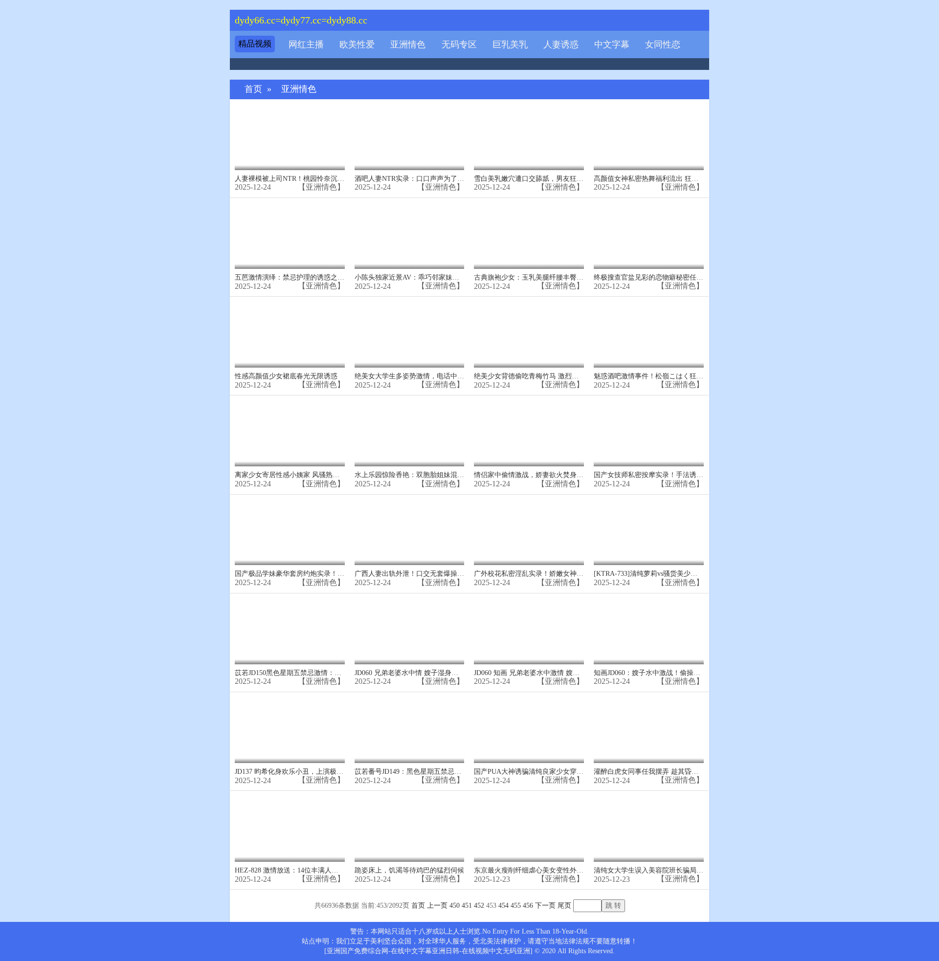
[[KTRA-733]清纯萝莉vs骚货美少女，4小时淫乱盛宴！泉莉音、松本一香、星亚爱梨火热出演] (649, 533)
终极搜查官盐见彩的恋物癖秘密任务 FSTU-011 (664, 277)
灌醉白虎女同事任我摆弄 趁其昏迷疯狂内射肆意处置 (673, 771)
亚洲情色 (407, 44)
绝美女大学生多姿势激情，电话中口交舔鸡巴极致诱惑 (437, 376)
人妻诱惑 (561, 44)
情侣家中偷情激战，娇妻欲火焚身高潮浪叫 (539, 475)
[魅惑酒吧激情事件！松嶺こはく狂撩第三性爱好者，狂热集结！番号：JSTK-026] (649, 335)
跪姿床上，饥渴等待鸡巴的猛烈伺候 (409, 870)
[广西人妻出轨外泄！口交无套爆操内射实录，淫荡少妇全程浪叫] (410, 533)
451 (467, 905)
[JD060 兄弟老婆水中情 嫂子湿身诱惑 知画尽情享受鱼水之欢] (410, 631)
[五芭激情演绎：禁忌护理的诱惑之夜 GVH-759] (290, 236)
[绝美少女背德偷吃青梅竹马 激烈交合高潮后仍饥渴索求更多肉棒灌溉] (529, 335)
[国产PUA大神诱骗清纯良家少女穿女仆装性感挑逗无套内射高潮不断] (529, 730)
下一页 (545, 905)
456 (528, 905)
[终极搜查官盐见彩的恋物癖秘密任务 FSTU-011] (649, 236)
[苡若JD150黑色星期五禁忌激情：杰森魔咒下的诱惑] (290, 631)
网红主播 (306, 44)
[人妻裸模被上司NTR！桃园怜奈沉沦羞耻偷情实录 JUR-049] (290, 137)
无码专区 (459, 44)
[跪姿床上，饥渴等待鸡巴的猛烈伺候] (410, 829)
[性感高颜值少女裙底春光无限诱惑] (290, 335)
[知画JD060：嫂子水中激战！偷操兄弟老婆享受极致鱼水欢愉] (649, 631)
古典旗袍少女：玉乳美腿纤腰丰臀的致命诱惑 (542, 277)
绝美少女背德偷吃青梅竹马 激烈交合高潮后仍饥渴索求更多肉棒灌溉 (577, 376)
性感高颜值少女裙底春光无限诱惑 (286, 376)
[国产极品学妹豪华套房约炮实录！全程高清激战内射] (290, 533)
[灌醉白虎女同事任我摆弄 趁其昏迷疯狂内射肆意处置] (649, 730)
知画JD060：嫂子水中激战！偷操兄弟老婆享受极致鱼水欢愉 (685, 673)
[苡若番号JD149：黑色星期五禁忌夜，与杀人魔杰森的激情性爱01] (410, 730)
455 (516, 905)
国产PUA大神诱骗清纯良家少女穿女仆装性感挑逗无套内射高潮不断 (576, 771)
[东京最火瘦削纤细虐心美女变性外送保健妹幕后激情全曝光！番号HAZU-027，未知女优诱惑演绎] (529, 829)
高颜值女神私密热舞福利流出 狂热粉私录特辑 (663, 178)
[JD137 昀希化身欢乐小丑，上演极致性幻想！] (290, 730)
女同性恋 (662, 44)
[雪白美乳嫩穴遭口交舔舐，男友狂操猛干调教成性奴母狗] (529, 137)
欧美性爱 (357, 44)
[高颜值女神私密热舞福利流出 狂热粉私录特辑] (649, 137)
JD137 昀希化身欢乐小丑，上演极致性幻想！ (303, 771)
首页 (253, 89)
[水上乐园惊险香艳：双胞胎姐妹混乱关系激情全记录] (410, 433)
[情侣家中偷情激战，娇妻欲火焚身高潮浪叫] (529, 433)
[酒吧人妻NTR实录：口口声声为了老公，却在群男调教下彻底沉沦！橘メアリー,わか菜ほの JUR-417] (410, 137)
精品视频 (254, 43)
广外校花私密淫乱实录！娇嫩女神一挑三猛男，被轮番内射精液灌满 (576, 573)
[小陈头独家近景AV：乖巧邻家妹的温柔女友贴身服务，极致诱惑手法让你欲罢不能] (410, 236)
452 (479, 905)
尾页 (564, 905)
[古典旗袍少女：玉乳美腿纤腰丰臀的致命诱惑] (529, 236)
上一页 (437, 905)
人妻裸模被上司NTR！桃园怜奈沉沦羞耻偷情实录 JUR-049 (323, 178)
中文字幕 (611, 44)
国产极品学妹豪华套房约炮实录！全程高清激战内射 (313, 573)
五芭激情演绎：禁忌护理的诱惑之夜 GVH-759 (304, 277)
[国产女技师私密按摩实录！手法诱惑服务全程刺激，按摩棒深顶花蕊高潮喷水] (649, 433)
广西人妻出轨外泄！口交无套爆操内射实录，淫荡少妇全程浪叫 (450, 573)
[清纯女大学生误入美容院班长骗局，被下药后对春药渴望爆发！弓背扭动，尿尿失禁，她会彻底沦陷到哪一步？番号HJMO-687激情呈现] (649, 829)
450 (454, 905)
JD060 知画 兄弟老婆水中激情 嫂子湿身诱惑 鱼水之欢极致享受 (569, 673)
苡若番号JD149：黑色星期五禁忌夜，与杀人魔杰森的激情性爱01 (452, 771)
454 (503, 905)
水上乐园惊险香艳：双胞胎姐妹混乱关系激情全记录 (433, 475)
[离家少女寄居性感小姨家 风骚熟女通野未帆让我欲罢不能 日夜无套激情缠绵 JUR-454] (290, 433)
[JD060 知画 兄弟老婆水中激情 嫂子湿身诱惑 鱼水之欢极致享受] (529, 631)
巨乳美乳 (510, 44)
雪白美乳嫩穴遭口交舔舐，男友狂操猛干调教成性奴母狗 (559, 178)
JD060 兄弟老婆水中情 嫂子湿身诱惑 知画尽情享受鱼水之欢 (445, 673)
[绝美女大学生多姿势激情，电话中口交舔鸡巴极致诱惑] (410, 335)
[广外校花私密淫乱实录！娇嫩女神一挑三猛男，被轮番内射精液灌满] (529, 533)
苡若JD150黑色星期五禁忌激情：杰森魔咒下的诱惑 (312, 673)
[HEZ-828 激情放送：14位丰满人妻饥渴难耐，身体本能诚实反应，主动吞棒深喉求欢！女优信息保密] (290, 829)
